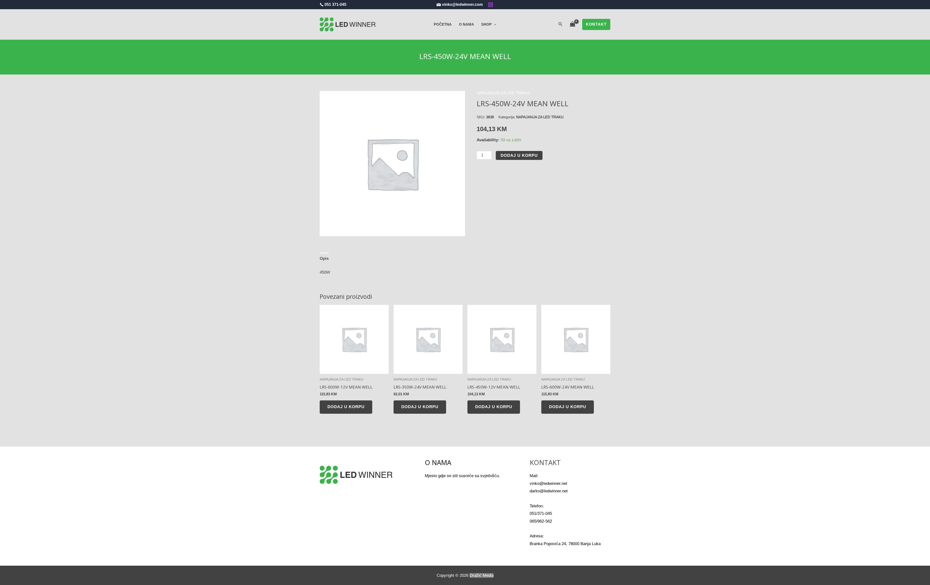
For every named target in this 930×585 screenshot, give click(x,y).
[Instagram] (491, 5)
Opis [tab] (324, 258)
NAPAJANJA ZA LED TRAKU (503, 93)
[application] (494, 24)
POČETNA (443, 24)
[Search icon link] (560, 24)
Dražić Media (482, 575)
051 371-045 (335, 4)
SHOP (486, 24)
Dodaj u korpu (519, 155)
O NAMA (466, 24)
